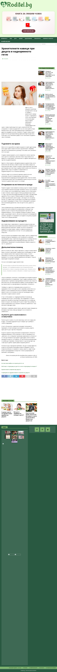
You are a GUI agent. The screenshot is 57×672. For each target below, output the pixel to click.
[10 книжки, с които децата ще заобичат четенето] (41, 250)
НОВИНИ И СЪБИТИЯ (45, 128)
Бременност (4, 38)
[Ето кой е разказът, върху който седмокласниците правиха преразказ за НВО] (41, 181)
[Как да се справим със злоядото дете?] (19, 407)
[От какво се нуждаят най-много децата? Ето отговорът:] (14, 441)
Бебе (11, 38)
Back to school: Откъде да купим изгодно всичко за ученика (50, 96)
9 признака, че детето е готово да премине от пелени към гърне (50, 259)
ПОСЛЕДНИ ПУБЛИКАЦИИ (46, 68)
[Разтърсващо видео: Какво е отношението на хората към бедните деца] (8, 432)
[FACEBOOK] (37, 429)
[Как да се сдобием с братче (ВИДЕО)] (18, 609)
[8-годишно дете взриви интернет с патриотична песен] (14, 437)
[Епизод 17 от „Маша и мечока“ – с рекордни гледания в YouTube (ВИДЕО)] (14, 432)
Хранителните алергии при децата (11, 369)
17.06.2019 (48, 274)
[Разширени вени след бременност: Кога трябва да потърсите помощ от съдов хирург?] (41, 105)
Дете (15, 38)
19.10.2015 (5, 58)
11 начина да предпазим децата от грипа (50, 241)
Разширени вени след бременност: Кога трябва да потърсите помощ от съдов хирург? (50, 106)
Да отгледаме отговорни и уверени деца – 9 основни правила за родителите (49, 270)
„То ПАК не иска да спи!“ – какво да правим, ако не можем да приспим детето (46, 228)
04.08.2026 (48, 99)
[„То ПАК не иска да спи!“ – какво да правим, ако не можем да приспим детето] (47, 217)
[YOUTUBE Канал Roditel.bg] (48, 429)
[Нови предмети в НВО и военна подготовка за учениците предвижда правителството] (41, 84)
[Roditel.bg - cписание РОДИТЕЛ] (18, 7)
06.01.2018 (48, 244)
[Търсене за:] (48, 44)
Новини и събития (48, 38)
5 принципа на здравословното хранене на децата (15, 372)
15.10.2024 (48, 263)
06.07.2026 (48, 151)
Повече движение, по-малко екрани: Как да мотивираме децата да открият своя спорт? (50, 118)
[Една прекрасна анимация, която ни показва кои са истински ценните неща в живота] (21, 432)
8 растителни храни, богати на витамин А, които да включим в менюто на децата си (31, 417)
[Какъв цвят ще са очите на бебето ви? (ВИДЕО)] (8, 437)
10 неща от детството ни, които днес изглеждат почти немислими (50, 74)
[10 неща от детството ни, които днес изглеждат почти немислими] (41, 73)
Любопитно (37, 38)
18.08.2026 (48, 90)
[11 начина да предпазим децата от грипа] (41, 241)
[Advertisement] (12, 70)
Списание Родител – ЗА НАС (15, 667)
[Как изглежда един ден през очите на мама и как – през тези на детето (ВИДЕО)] (21, 437)
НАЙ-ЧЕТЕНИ (42, 236)
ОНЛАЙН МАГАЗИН (5, 41)
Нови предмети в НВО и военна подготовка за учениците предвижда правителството (49, 85)
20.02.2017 (48, 286)
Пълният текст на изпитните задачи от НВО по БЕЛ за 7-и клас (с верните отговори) (50, 172)
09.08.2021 (48, 253)
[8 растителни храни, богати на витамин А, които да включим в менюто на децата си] (31, 407)
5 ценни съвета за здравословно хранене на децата (6, 414)
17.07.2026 (48, 123)
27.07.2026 (48, 110)
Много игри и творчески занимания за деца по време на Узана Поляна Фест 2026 (49, 147)
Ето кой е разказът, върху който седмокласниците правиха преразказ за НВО (50, 183)
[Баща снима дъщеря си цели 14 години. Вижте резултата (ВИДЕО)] (11, 609)
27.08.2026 (48, 77)
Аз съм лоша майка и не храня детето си (12, 363)
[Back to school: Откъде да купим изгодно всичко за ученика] (41, 96)
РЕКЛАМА (25, 667)
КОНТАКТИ (41, 667)
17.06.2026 (48, 175)
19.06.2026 (48, 165)
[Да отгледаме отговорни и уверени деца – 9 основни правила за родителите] (41, 269)
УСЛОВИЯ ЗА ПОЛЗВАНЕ (51, 667)
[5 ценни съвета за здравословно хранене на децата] (7, 407)
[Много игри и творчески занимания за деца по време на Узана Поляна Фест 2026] (41, 145)
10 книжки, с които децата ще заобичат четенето (50, 250)
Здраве (21, 38)
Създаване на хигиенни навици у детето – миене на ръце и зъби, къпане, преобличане (50, 281)
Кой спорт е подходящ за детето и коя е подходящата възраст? (19, 366)
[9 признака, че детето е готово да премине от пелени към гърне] (41, 259)
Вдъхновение (28, 38)
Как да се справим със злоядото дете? (19, 413)
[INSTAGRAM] (42, 429)
